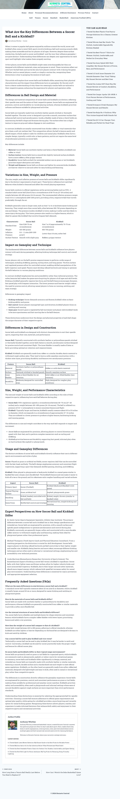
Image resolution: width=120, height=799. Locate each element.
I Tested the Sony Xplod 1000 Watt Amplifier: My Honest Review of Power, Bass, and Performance (101, 66)
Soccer (45, 18)
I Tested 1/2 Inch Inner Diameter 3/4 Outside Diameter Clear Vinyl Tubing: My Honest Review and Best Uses (101, 76)
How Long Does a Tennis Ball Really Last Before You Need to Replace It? (21, 772)
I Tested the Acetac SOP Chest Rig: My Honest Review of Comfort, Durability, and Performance (101, 87)
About (30, 13)
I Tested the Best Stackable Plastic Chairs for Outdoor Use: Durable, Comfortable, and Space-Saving (41, 749)
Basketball (64, 18)
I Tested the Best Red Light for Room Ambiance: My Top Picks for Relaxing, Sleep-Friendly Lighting (38, 753)
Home (24, 13)
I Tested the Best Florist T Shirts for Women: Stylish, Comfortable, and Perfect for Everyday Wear (100, 55)
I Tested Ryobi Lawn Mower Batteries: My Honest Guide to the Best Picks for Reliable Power (39, 743)
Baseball (53, 18)
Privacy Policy (84, 13)
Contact (95, 13)
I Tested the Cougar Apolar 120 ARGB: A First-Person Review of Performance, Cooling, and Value (101, 97)
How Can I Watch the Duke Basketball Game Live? (63, 772)
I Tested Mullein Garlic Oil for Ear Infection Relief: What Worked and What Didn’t (36, 746)
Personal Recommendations (46, 13)
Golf (31, 18)
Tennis (38, 18)
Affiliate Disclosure (68, 13)
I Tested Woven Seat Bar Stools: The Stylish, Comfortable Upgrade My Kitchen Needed (100, 45)
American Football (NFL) (81, 18)
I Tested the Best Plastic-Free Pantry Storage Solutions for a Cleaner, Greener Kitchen (102, 34)
